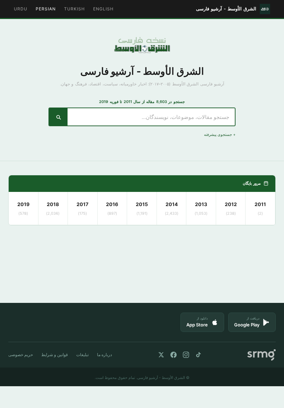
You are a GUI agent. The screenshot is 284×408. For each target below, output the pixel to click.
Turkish (74, 8)
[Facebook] (173, 355)
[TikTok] (198, 355)
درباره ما (104, 354)
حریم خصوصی (20, 354)
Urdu (20, 8)
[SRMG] (261, 355)
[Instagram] (186, 355)
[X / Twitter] (161, 355)
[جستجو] (58, 117)
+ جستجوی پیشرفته (220, 134)
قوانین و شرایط (54, 354)
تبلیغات (82, 354)
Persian (46, 8)
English (103, 8)
